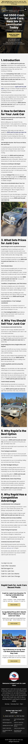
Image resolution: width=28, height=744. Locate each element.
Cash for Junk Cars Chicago (10, 576)
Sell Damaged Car (7, 568)
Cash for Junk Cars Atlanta (10, 574)
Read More (14, 605)
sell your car (10, 548)
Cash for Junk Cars (7, 571)
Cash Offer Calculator (8, 566)
